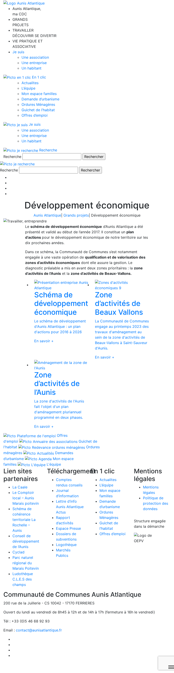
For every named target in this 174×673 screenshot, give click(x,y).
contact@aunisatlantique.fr (39, 630)
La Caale (19, 487)
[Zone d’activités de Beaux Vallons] (122, 284)
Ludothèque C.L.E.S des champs (22, 579)
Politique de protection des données (155, 503)
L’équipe (28, 88)
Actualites (30, 83)
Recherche (12, 156)
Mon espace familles (39, 93)
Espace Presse (68, 528)
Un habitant (31, 68)
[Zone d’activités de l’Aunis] (61, 365)
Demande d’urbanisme (40, 99)
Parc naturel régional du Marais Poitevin (25, 563)
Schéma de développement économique (61, 303)
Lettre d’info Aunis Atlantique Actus (70, 506)
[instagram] (10, 188)
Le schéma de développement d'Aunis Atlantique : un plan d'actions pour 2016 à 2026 (60, 326)
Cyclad (18, 552)
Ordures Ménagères (38, 104)
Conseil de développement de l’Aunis (25, 541)
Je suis (18, 52)
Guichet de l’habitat (38, 110)
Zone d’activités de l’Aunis (57, 383)
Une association (35, 57)
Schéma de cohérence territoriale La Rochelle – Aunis (24, 519)
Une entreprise (34, 62)
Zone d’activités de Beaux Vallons (119, 303)
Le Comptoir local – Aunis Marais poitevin (25, 498)
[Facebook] (10, 177)
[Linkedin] (10, 182)
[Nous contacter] (10, 193)
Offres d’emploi (35, 115)
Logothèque (66, 544)
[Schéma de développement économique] (61, 284)
